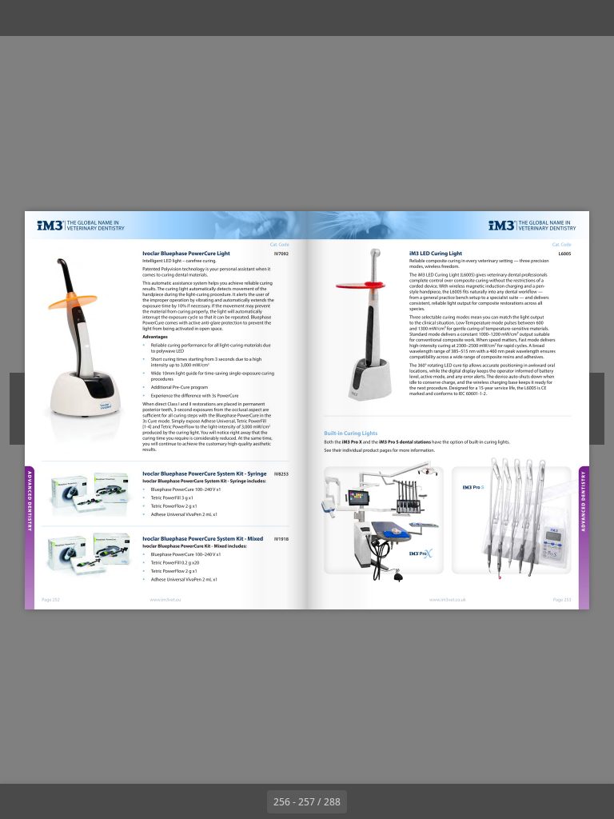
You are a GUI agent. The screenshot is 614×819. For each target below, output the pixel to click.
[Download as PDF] (131, 18)
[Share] (555, 18)
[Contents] (23, 18)
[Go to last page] (399, 801)
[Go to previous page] (249, 801)
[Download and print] (167, 18)
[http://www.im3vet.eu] (165, 600)
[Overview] (95, 18)
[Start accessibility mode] (203, 18)
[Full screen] (591, 18)
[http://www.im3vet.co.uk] (448, 599)
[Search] (59, 18)
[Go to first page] (214, 801)
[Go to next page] (364, 801)
